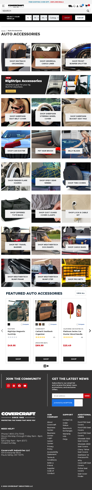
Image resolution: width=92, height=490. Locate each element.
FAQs (65, 439)
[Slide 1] (45, 366)
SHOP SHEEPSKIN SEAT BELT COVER (17, 117)
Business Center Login (51, 435)
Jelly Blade (74, 151)
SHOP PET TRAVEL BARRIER (17, 246)
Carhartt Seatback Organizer (43, 332)
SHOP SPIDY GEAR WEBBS (48, 181)
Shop (67, 18)
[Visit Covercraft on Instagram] (8, 385)
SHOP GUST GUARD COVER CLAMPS (48, 213)
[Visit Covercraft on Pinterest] (14, 385)
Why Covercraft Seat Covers (84, 463)
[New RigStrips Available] (46, 84)
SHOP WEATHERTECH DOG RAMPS (48, 246)
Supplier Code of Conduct (51, 470)
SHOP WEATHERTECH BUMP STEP (48, 278)
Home (3, 31)
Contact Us (67, 420)
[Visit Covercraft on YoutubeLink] (25, 385)
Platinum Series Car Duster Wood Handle (72, 332)
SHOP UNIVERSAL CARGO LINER (48, 62)
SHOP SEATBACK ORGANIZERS (18, 62)
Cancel (80, 18)
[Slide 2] (48, 366)
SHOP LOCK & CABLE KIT (78, 213)
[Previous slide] (2, 330)
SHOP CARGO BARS (77, 247)
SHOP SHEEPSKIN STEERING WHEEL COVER (48, 116)
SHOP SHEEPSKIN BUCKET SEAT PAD (78, 117)
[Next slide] (89, 330)
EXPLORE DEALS (57, 2)
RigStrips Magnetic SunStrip (16, 332)
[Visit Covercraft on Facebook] (19, 385)
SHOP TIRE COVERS (77, 183)
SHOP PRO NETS (75, 279)
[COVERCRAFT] (16, 5)
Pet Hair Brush (45, 151)
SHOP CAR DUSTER (16, 151)
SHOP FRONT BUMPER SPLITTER (78, 62)
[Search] (88, 10)
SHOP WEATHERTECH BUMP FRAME (18, 278)
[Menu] (3, 6)
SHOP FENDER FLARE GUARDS (17, 181)
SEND (87, 396)
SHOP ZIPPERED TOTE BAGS (17, 213)
